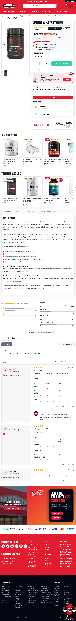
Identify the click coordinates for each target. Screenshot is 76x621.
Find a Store (34, 544)
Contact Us (34, 542)
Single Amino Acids (35, 16)
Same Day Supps (65, 564)
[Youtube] (12, 546)
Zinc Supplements (46, 602)
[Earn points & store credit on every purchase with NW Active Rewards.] (55, 34)
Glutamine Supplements (19, 589)
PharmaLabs (68, 589)
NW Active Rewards (33, 555)
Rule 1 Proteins (56, 600)
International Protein (68, 595)
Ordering (47, 544)
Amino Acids (5, 587)
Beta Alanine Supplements (5, 593)
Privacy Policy (64, 618)
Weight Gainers (45, 596)
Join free (57, 513)
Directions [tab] (20, 211)
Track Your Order (50, 552)
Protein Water (32, 594)
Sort (56, 362)
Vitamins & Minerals (46, 594)
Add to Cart (63, 63)
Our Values (48, 561)
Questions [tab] (15, 338)
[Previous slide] (5, 44)
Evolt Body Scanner (66, 561)
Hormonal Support (18, 595)
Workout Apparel (46, 592)
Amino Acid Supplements (20, 16)
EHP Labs (57, 598)
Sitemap (72, 618)
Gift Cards (34, 559)
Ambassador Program (49, 564)
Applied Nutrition (56, 604)
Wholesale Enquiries (66, 558)
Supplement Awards (66, 547)
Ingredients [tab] (32, 211)
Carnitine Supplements (49, 16)
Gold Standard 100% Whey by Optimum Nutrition (54, 160)
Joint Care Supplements (19, 599)
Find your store (13, 508)
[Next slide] (26, 44)
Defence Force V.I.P (66, 552)
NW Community (65, 566)
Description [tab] (8, 212)
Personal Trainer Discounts (65, 555)
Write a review (55, 28)
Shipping (47, 547)
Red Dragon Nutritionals (68, 604)
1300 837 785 (11, 558)
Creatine (4, 600)
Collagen (4, 598)
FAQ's (46, 542)
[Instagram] (7, 546)
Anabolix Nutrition (57, 594)
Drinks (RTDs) (5, 602)
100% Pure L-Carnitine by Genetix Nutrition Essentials (32, 200)
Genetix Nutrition (56, 587)
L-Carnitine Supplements (19, 602)
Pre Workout (32, 602)
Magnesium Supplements (19, 606)
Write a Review (68, 344)
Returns (47, 549)
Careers (32, 547)
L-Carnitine (61, 16)
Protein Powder (33, 590)
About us (47, 558)
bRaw (66, 587)
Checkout (34, 550)
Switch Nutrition (69, 602)
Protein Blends (32, 592)
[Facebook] (3, 546)
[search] (54, 6)
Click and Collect (33, 562)
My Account (34, 552)
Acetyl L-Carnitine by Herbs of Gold (52, 199)
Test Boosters (45, 590)
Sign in (56, 518)
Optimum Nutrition (57, 591)
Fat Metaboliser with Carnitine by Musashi (9, 199)
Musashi (60, 22)
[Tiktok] (25, 546)
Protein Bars (32, 600)
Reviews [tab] (5, 338)
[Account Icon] (59, 6)
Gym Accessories (20, 592)
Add (67, 79)
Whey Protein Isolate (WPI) (45, 599)
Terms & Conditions (53, 618)
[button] (40, 28)
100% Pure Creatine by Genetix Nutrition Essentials (9, 161)
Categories (7, 16)
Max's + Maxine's (67, 591)
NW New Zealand (33, 566)
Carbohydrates (6, 596)
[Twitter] (16, 546)
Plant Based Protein (31, 597)
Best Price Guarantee (48, 555)
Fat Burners (18, 587)
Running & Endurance (44, 587)
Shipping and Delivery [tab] (47, 211)
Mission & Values (65, 544)
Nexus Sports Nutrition (68, 599)
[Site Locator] (19, 6)
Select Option (38, 53)
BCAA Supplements (5, 589)
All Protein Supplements (32, 587)
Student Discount (65, 549)
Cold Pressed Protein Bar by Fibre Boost (32, 160)
